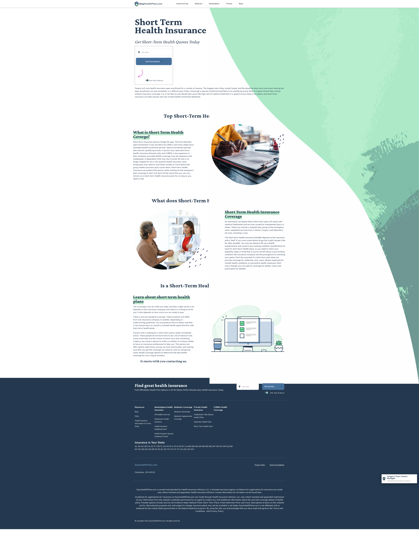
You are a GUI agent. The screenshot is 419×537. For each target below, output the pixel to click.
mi (200, 446)
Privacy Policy (260, 465)
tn (168, 449)
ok (150, 449)
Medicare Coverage (183, 407)
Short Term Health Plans (203, 426)
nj (228, 446)
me (189, 446)
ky (183, 446)
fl (161, 446)
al (136, 446)
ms (207, 446)
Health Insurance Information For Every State (143, 423)
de (158, 446)
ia (177, 446)
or (153, 449)
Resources (139, 407)
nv (221, 446)
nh (225, 446)
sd (165, 449)
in (175, 446)
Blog (241, 4)
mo (211, 446)
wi (189, 449)
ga (165, 446)
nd (143, 449)
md (193, 446)
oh (146, 449)
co (152, 446)
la (186, 446)
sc (162, 449)
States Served (182, 4)
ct (155, 446)
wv (185, 449)
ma (197, 446)
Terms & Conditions (276, 465)
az (142, 446)
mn (203, 446)
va (181, 449)
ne (218, 446)
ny (136, 449)
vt (178, 449)
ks (180, 446)
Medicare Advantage (182, 412)
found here (256, 492)
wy (192, 449)
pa (156, 449)
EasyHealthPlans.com (146, 464)
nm (231, 446)
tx (171, 449)
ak (139, 446)
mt (214, 446)
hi (168, 446)
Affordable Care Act (162, 414)
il (173, 446)
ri (159, 449)
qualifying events (153, 150)
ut (175, 449)
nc (139, 449)
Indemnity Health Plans (203, 422)
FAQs (137, 416)
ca (149, 446)
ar (146, 446)
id (170, 446)
